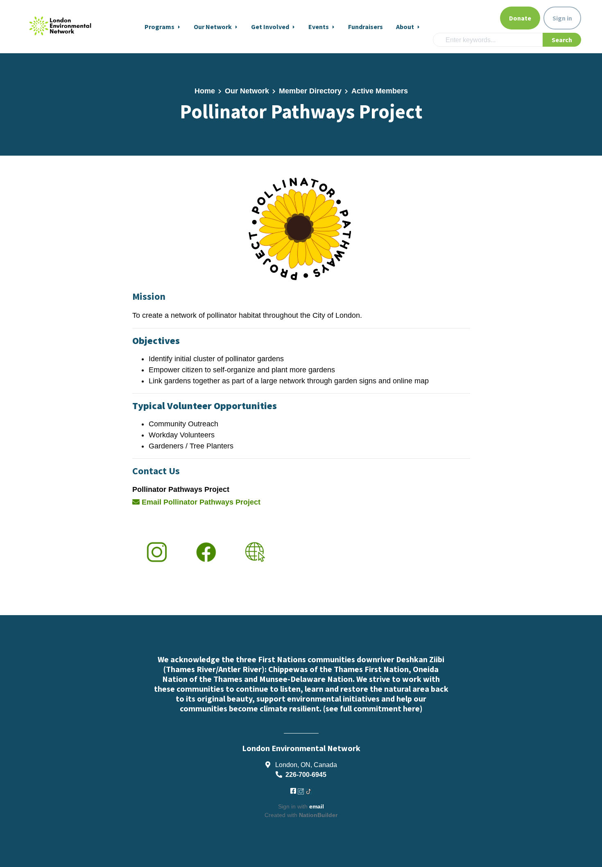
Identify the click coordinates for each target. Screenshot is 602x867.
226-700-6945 (305, 774)
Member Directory (310, 91)
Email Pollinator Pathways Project (200, 502)
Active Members (379, 91)
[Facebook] (206, 552)
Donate (520, 18)
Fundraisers (365, 27)
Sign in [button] (562, 18)
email (316, 806)
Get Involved (270, 27)
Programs (160, 27)
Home (205, 91)
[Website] (301, 228)
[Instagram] (156, 552)
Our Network (213, 27)
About (405, 27)
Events (319, 27)
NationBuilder (318, 815)
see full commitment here (373, 708)
